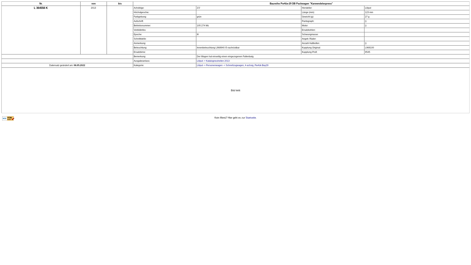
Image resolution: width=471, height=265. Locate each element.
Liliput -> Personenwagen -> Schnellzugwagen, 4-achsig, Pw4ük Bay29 (232, 65)
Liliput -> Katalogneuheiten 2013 (213, 61)
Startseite (251, 117)
